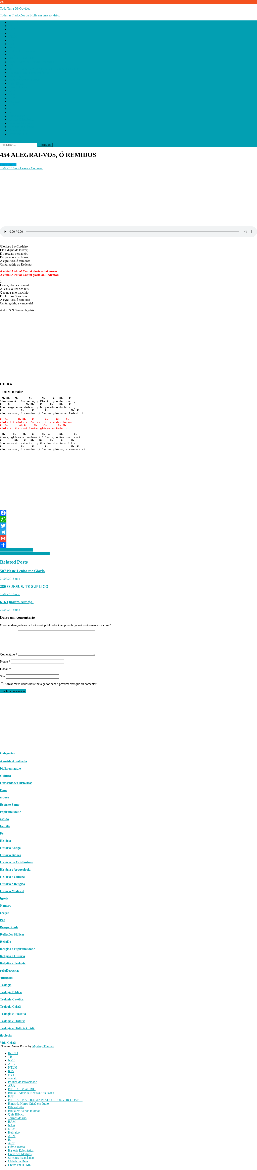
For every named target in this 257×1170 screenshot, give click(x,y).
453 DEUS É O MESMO (16, 550)
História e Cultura (12, 876)
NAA (11, 94)
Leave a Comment (31, 168)
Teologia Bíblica (11, 992)
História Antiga (10, 848)
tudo (17, 168)
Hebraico (14, 101)
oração (4, 912)
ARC (11, 33)
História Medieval (12, 891)
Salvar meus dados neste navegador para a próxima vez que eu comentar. (51, 684)
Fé (1, 833)
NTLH (12, 36)
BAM (11, 90)
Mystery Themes (43, 1046)
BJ (9, 108)
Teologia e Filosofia (13, 1013)
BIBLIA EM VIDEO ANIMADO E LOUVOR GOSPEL (45, 69)
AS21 (11, 105)
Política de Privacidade (22, 51)
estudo (4, 819)
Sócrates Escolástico (21, 126)
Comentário (8, 654)
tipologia (6, 1035)
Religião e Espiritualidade (17, 949)
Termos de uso (17, 87)
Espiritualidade (10, 811)
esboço (4, 797)
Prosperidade (9, 927)
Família (5, 826)
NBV (11, 98)
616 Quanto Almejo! (17, 602)
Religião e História (12, 956)
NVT (11, 29)
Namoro (5, 905)
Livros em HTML (19, 134)
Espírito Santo (9, 804)
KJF (10, 65)
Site (2, 676)
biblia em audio (10, 768)
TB (10, 25)
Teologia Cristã (10, 1006)
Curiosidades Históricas (16, 783)
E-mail (5, 669)
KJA (11, 40)
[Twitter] (128, 525)
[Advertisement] (120, 198)
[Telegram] (128, 532)
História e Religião (12, 884)
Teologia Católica (11, 999)
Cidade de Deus (18, 130)
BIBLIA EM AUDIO (22, 58)
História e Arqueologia (15, 869)
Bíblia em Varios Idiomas (24, 80)
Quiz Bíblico (16, 83)
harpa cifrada (8, 164)
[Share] (128, 545)
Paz (2, 920)
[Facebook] (128, 513)
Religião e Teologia (12, 963)
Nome (5, 661)
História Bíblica (10, 855)
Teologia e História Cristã (17, 1028)
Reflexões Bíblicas (12, 934)
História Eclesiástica (21, 119)
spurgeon (6, 977)
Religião (5, 941)
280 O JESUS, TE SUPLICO (24, 586)
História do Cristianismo (16, 862)
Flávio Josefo (16, 116)
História (5, 840)
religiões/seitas (9, 970)
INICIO (13, 22)
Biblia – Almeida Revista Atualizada (31, 62)
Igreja (4, 898)
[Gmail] (128, 538)
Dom (3, 790)
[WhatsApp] (128, 519)
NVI (11, 43)
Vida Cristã (8, 1042)
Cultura (5, 775)
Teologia (5, 985)
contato (12, 47)
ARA (11, 54)
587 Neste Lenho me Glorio (22, 571)
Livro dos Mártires (20, 123)
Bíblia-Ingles (16, 76)
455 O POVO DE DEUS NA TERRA (25, 553)
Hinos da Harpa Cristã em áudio (28, 72)
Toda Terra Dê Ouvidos (15, 8)
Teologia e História (12, 1021)
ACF (11, 112)
